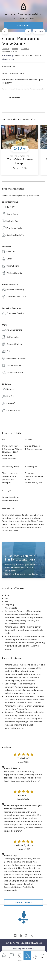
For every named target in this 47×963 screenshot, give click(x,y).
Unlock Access (24, 25)
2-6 (20, 149)
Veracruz (25, 49)
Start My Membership (23, 948)
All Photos (39, 31)
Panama (5, 49)
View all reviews (23, 902)
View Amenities (8, 59)
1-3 (8, 55)
